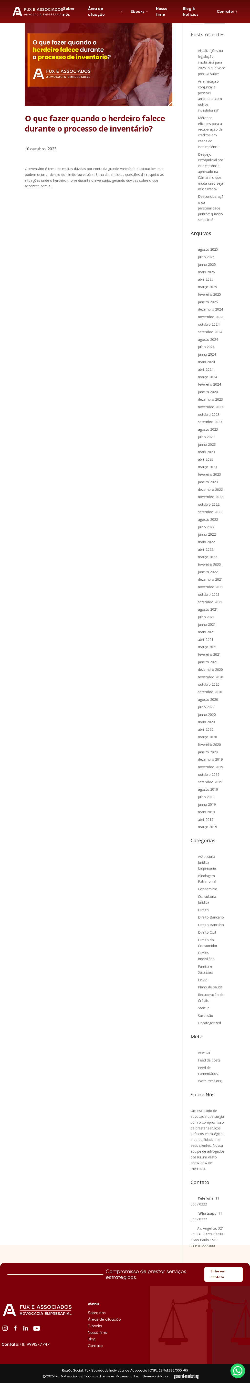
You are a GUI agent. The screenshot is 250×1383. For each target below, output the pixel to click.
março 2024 (207, 377)
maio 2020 (206, 722)
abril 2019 (205, 819)
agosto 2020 (208, 699)
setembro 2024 (210, 332)
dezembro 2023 (210, 399)
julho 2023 (206, 437)
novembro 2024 (210, 316)
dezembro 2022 (210, 489)
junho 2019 (207, 804)
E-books (95, 1326)
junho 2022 (207, 534)
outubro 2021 (208, 594)
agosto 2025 (208, 249)
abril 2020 (205, 729)
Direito (203, 910)
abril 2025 (205, 279)
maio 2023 (206, 452)
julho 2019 (206, 797)
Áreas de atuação (104, 1319)
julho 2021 (206, 617)
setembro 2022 (210, 512)
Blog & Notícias (190, 11)
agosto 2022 (208, 519)
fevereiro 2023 (209, 474)
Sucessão (205, 1015)
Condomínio (207, 889)
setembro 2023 (210, 421)
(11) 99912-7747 (25, 1344)
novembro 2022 (210, 496)
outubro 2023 (208, 414)
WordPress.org (209, 1081)
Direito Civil (207, 932)
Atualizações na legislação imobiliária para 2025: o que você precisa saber (211, 62)
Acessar (204, 1052)
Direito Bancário (211, 917)
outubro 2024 (208, 324)
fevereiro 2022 (209, 564)
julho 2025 (206, 257)
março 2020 (207, 737)
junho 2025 (207, 264)
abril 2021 (205, 639)
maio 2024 (206, 362)
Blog (91, 1339)
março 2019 (207, 826)
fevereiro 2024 (209, 384)
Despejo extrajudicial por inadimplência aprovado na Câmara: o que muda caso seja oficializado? (210, 171)
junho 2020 (207, 714)
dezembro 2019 (210, 759)
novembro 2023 (210, 407)
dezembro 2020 (210, 669)
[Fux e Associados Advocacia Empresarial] (37, 1309)
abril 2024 (205, 369)
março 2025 (207, 286)
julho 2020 (206, 707)
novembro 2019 (210, 767)
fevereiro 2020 (209, 744)
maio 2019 (206, 812)
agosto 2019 (208, 789)
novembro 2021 (210, 587)
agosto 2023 (208, 429)
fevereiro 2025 (209, 294)
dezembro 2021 (210, 579)
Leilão (203, 979)
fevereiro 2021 (209, 654)
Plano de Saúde (210, 987)
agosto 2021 (208, 609)
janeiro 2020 (208, 752)
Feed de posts (209, 1060)
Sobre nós (68, 11)
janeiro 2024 (208, 391)
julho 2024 (206, 346)
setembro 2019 (210, 782)
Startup (203, 1008)
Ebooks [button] (138, 11)
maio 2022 (206, 542)
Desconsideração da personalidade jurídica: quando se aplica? (210, 208)
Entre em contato (217, 1274)
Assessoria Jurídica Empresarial (207, 862)
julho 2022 (206, 527)
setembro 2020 (210, 692)
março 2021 (207, 646)
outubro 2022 (208, 504)
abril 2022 (205, 549)
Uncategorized (209, 1023)
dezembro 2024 (210, 309)
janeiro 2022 (208, 571)
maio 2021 (206, 632)
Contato (225, 11)
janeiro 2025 (208, 302)
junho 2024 (207, 354)
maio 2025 (206, 272)
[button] (235, 11)
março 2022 (207, 557)
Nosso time (161, 11)
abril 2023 (205, 459)
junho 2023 (207, 444)
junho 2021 (207, 624)
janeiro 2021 (208, 662)
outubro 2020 (208, 684)
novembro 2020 (210, 677)
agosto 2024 (208, 339)
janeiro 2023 (208, 482)
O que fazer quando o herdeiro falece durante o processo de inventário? (95, 123)
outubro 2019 (208, 774)
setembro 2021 (210, 602)
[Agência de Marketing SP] (186, 1376)
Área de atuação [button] (96, 11)
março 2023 (207, 466)
